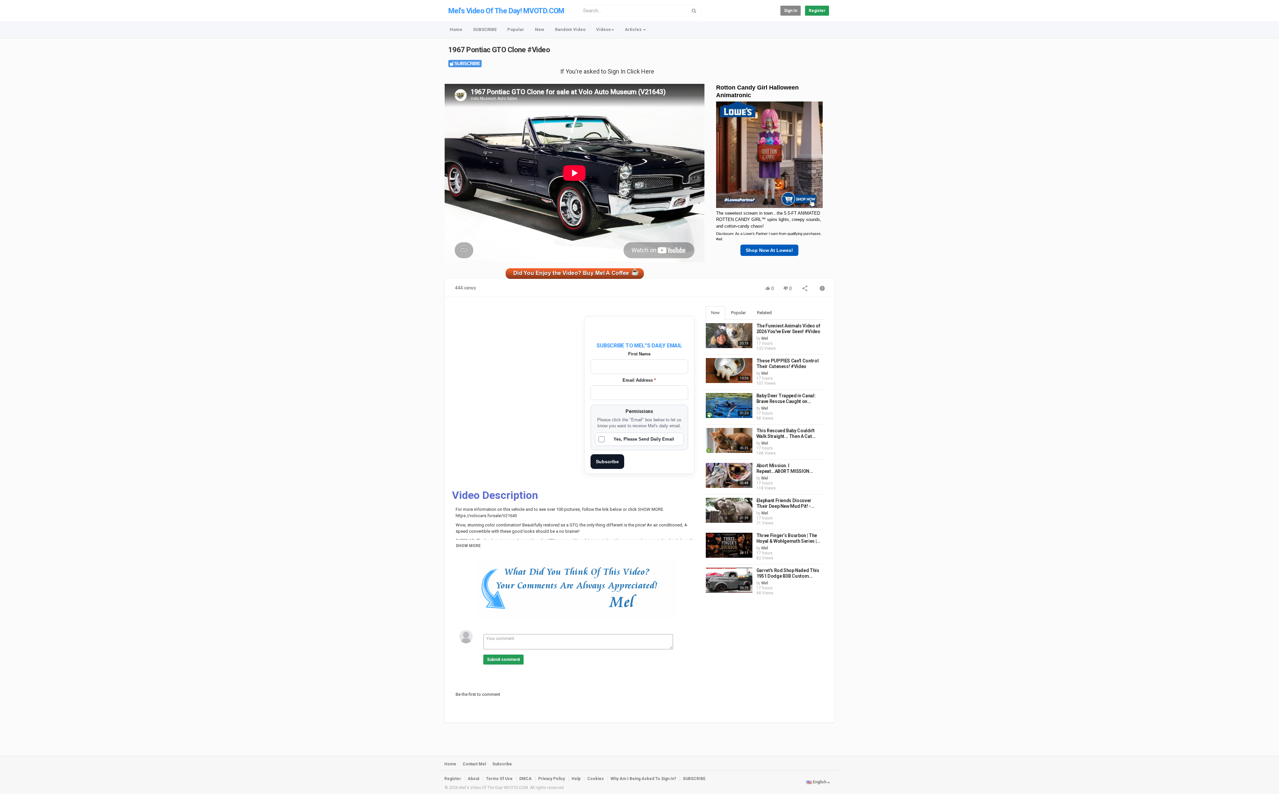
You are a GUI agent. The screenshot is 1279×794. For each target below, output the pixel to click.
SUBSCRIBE (485, 29)
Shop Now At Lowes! (769, 250)
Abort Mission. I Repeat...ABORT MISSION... (784, 468)
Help (576, 778)
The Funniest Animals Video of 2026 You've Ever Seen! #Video (788, 328)
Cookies (595, 778)
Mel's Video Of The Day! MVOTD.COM (506, 11)
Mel (764, 338)
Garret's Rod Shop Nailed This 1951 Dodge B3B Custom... (787, 573)
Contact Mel (474, 764)
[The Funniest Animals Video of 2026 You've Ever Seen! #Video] (729, 335)
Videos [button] (603, 29)
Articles (633, 29)
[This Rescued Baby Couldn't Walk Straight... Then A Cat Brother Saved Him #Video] (729, 440)
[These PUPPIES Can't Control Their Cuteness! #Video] (729, 370)
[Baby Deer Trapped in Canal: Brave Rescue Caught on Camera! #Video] (729, 405)
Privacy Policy (551, 778)
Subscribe (607, 461)
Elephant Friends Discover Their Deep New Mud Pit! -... (785, 503)
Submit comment (503, 659)
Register (817, 10)
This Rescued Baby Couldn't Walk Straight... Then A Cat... (786, 433)
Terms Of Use (499, 778)
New (539, 29)
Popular (515, 29)
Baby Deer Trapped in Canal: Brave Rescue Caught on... (786, 398)
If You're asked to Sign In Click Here (607, 71)
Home (456, 29)
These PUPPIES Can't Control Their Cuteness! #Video (787, 363)
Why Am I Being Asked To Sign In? (643, 778)
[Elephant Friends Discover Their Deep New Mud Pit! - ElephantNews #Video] (729, 510)
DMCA (525, 778)
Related (764, 312)
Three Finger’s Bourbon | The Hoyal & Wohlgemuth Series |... (788, 538)
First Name (639, 353)
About (473, 778)
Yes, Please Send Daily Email (644, 439)
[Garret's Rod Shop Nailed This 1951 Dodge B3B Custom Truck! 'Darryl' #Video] (729, 580)
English (819, 782)
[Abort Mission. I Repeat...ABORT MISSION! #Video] (729, 475)
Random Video (570, 29)
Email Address (639, 380)
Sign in (790, 10)
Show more (468, 545)
